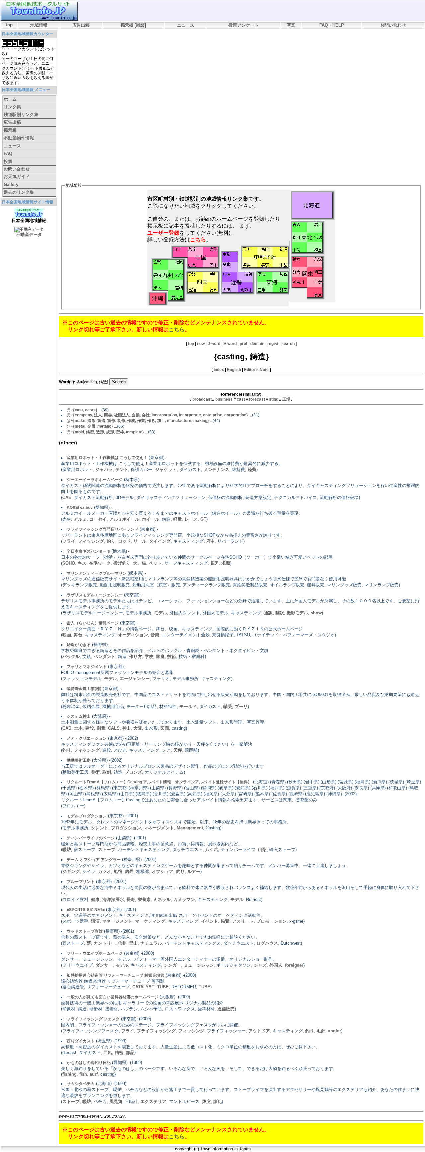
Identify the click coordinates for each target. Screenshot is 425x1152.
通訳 (268, 612)
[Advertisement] (181, 48)
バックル (71, 656)
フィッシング (91, 541)
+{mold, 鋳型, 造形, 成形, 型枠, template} (105, 432)
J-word (214, 343)
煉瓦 (217, 1101)
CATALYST (143, 986)
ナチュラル (151, 943)
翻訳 (279, 612)
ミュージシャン (199, 965)
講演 (95, 921)
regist (272, 343)
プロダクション (126, 827)
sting (273, 399)
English (234, 369)
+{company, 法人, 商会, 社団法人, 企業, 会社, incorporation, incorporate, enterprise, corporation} (157, 415)
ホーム (10, 99)
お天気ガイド (17, 176)
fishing (69, 1074)
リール (139, 541)
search (288, 343)
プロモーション (271, 921)
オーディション (133, 634)
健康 (95, 899)
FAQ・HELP (331, 25)
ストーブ (106, 849)
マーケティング (150, 921)
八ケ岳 (211, 849)
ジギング (71, 871)
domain (257, 343)
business (224, 399)
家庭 (160, 656)
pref (243, 343)
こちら (177, 329)
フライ (68, 541)
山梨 (262, 849)
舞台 (78, 634)
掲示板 (127, 25)
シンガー (172, 965)
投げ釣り (121, 563)
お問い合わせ (393, 25)
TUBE (163, 986)
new (201, 343)
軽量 (177, 519)
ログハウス (267, 943)
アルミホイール (124, 519)
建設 (89, 728)
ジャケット (166, 469)
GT (203, 519)
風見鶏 (115, 1101)
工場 (286, 399)
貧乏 (214, 563)
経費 (252, 469)
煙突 (206, 1101)
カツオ (104, 871)
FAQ (8, 153)
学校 (149, 656)
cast (241, 399)
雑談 (140, 25)
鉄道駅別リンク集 (21, 114)
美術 (95, 772)
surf (94, 1074)
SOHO (68, 563)
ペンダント (104, 656)
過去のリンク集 (19, 192)
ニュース (185, 25)
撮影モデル (297, 612)
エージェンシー (135, 678)
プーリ (241, 706)
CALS (114, 728)
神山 (126, 728)
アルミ (80, 519)
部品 (130, 1052)
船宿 (118, 871)
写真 (291, 25)
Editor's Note (256, 369)
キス (82, 563)
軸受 (227, 706)
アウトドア (259, 1030)
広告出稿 (81, 25)
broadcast (202, 399)
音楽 (155, 634)
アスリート (243, 921)
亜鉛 (107, 1052)
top (9, 24)
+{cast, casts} (82, 410)
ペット (155, 563)
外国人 (275, 965)
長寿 (131, 899)
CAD (66, 728)
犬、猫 (139, 563)
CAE (66, 497)
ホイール (150, 519)
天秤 (177, 750)
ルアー (193, 871)
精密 (119, 1052)
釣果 (129, 871)
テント (121, 469)
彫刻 (106, 772)
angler (334, 1030)
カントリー (104, 943)
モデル (160, 612)
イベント (209, 921)
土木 (78, 728)
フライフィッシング (156, 1030)
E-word (230, 343)
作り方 (135, 656)
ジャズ (260, 965)
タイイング (160, 541)
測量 (101, 728)
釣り (111, 541)
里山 (133, 943)
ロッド (124, 541)
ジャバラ (104, 469)
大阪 (137, 728)
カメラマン (184, 899)
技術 (171, 656)
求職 (225, 563)
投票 (8, 161)
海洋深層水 (113, 899)
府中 (210, 541)
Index (219, 369)
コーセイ (98, 519)
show (316, 612)
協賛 (225, 921)
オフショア (162, 871)
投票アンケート (243, 25)
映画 (66, 634)
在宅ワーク (100, 563)
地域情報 (38, 25)
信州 (122, 943)
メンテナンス (216, 469)
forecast (257, 399)
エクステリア (153, 1101)
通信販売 (226, 1008)
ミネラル (162, 899)
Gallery (11, 184)
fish (83, 1074)
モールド (188, 706)
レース (191, 519)
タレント (99, 827)
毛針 (321, 1030)
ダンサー (104, 965)
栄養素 (144, 899)
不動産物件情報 (19, 137)
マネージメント (159, 827)
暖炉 (66, 849)
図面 (164, 728)
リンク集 (12, 106)
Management (190, 827)
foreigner (294, 965)
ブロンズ (133, 772)
